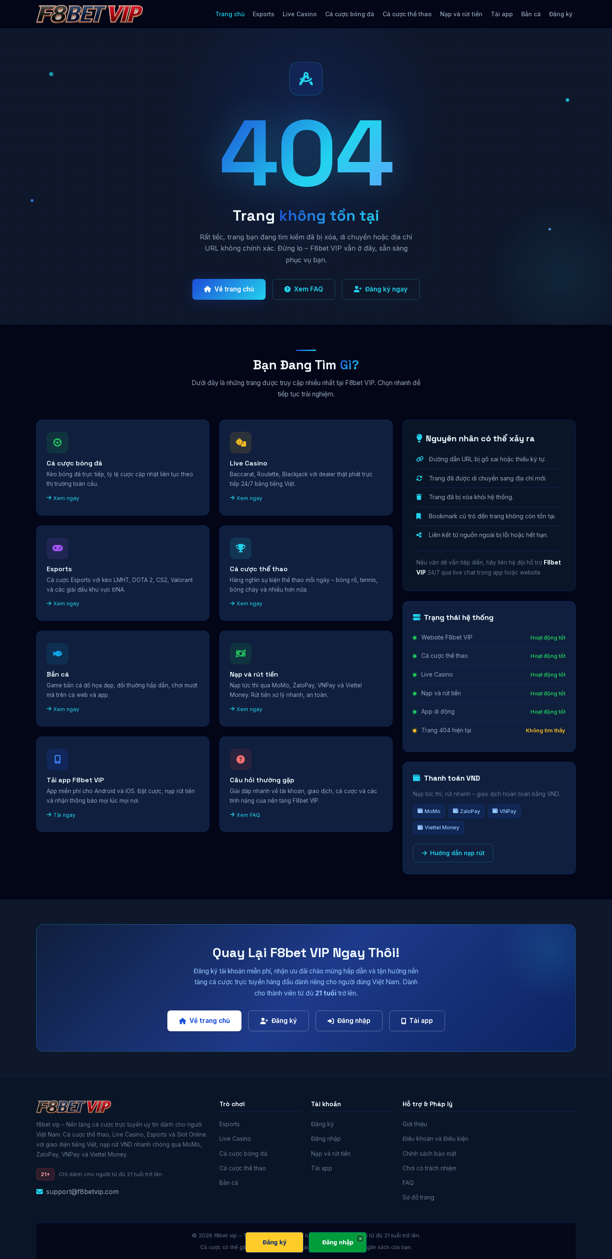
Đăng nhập (354, 1021)
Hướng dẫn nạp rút (457, 852)
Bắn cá (531, 13)
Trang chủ (229, 13)
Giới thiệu (415, 1124)
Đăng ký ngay (386, 289)
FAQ (408, 1182)
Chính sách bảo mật (429, 1153)
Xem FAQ (308, 289)
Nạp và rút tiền (461, 13)
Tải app (502, 13)
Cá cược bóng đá (349, 13)
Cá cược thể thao (407, 13)
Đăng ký (560, 13)
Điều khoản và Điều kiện (435, 1138)
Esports (263, 13)
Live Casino (300, 13)
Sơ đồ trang (418, 1197)
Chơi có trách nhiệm (429, 1168)
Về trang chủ (234, 289)
